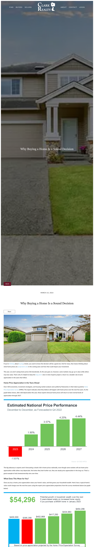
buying (21, 364)
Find (11, 7)
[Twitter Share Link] (9, 316)
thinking (12, 364)
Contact (73, 7)
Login (82, 7)
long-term (39, 375)
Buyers (19, 7)
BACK (7, 284)
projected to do (23, 367)
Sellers (28, 7)
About (64, 7)
